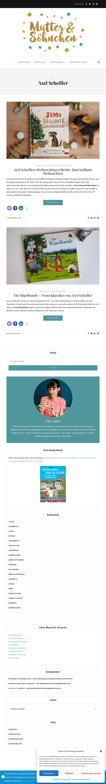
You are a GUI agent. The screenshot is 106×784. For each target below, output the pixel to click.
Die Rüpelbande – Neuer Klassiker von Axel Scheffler (53, 295)
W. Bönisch (13, 679)
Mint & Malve (14, 658)
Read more (53, 202)
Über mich (40, 62)
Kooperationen (79, 62)
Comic (11, 531)
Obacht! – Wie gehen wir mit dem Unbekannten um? (49, 684)
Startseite (24, 62)
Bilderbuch (45, 291)
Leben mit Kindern (16, 560)
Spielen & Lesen (64, 166)
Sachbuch (13, 579)
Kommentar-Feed (16, 739)
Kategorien (56, 62)
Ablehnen (69, 773)
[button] (101, 751)
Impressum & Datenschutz (62, 779)
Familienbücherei (16, 635)
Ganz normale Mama (17, 638)
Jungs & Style (14, 545)
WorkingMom (15, 608)
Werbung (13, 603)
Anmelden (13, 729)
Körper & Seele (15, 555)
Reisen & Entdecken (17, 574)
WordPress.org (15, 744)
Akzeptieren (49, 773)
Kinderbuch (41, 166)
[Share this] (88, 218)
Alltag (11, 522)
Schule (11, 584)
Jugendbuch (14, 541)
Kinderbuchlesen (15, 651)
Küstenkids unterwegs (17, 654)
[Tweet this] (91, 218)
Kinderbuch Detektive (17, 648)
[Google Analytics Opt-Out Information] (3, 777)
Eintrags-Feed (15, 734)
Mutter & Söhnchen (17, 684)
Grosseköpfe (14, 645)
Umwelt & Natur (15, 598)
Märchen (52, 166)
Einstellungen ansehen (91, 773)
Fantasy (12, 536)
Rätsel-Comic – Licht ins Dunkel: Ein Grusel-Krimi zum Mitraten (46, 679)
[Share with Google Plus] (94, 218)
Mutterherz (14, 569)
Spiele (11, 589)
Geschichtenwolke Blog (18, 641)
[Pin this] (98, 218)
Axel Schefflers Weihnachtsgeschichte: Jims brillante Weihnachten (53, 171)
